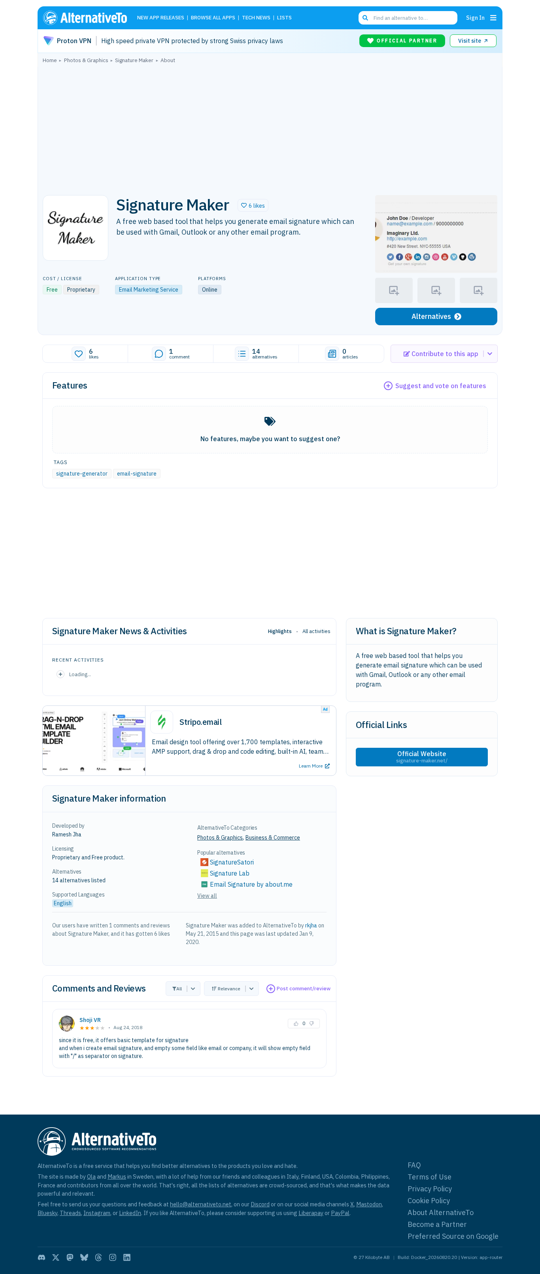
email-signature (137, 473)
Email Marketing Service (148, 289)
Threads (70, 1213)
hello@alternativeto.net (200, 1204)
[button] (253, 205)
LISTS (284, 18)
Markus (117, 1176)
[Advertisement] (270, 127)
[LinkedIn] (127, 1257)
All (179, 989)
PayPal (340, 1213)
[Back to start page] (88, 18)
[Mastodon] (70, 1257)
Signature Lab (229, 873)
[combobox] (408, 18)
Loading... (80, 674)
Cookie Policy (429, 1200)
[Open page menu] (493, 17)
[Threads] (98, 1257)
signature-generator (82, 473)
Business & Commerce (272, 837)
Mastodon (369, 1204)
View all (207, 895)
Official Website (421, 757)
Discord (260, 1204)
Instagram (96, 1213)
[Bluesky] (84, 1257)
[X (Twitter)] (56, 1257)
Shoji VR (90, 1020)
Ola (91, 1176)
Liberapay (310, 1213)
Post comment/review (303, 988)
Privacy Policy (430, 1188)
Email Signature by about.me (251, 884)
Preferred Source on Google (453, 1236)
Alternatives (431, 316)
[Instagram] (113, 1257)
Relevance (229, 989)
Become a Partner (437, 1224)
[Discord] (41, 1257)
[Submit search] (365, 18)
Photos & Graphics (220, 837)
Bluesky (47, 1213)
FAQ (414, 1165)
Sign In (475, 17)
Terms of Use (429, 1176)
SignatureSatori (232, 862)
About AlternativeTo (441, 1212)
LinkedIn (130, 1213)
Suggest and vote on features (440, 386)
